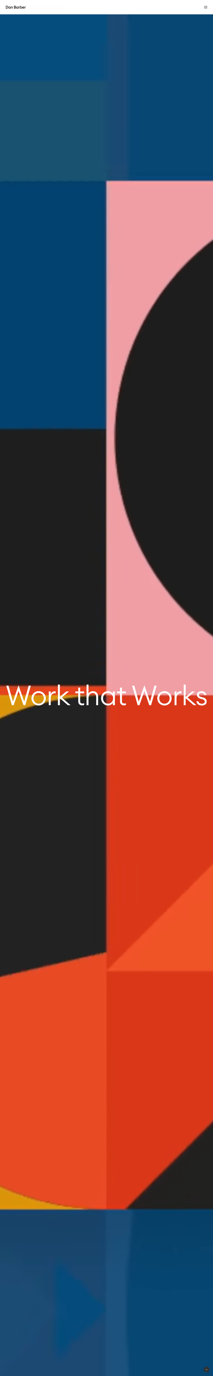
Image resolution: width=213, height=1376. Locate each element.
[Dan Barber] (36, 7)
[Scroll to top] (206, 1369)
